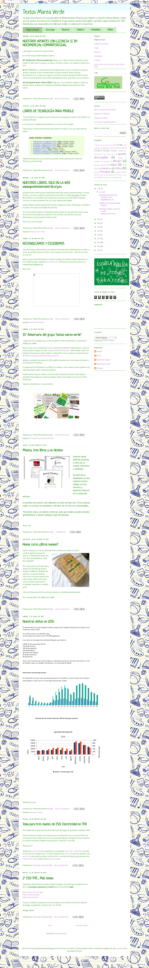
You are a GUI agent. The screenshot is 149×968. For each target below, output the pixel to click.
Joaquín (99, 352)
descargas (33, 812)
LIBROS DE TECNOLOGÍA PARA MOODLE (48, 111)
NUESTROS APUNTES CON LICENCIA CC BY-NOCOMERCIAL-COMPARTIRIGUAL (50, 43)
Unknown (100, 368)
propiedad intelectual (120, 172)
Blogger (79, 951)
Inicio (50, 926)
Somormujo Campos (103, 360)
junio (101, 192)
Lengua (113, 164)
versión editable (54, 859)
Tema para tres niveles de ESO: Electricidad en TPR (55, 824)
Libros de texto (53, 262)
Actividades (96, 30)
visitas (40, 812)
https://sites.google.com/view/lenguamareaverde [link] (42, 356)
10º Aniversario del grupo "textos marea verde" (52, 335)
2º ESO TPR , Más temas (38, 878)
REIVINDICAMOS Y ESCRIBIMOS (43, 244)
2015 (99, 235)
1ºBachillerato (106, 148)
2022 (99, 223)
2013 (99, 243)
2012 (99, 247)
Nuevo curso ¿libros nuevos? (40, 545)
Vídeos (110, 30)
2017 (99, 227)
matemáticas (106, 168)
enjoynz (119, 949)
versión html (36, 851)
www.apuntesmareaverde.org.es (58, 351)
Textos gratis (99, 175)
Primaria (96, 172)
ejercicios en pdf (31, 859)
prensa (118, 168)
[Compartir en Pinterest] (83, 99)
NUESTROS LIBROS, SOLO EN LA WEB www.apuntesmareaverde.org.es (46, 185)
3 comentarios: (61, 532)
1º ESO (117, 145)
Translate (111, 341)
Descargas (50, 30)
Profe (99, 356)
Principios (105, 171)
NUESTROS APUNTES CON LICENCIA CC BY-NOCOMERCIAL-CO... (108, 197)
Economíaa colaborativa (100, 165)
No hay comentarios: (62, 99)
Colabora (80, 30)
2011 (99, 250)
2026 (99, 189)
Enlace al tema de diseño (31, 895)
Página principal (32, 30)
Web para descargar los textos (104, 110)
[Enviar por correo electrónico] (74, 99)
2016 (99, 231)
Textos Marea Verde (37, 323)
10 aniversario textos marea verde (42, 439)
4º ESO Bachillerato (121, 151)
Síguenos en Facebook (102, 114)
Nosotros (66, 30)
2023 (99, 220)
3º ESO (103, 151)
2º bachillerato (116, 148)
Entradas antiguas (82, 926)
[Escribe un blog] (77, 99)
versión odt (27, 857)
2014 (99, 239)
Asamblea (120, 158)
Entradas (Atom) (61, 934)
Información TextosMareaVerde (105, 122)
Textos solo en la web (37, 232)
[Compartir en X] (79, 99)
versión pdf (68, 854)
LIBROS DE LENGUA (101, 44)
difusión (117, 161)
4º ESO (111, 151)
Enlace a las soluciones (30, 897)
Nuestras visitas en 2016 (38, 622)
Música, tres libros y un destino (43, 450)
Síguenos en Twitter (101, 118)
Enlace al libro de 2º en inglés (33, 892)
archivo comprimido (75, 851)
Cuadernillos (97, 161)
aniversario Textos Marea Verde (105, 154)
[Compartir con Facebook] (81, 99)
